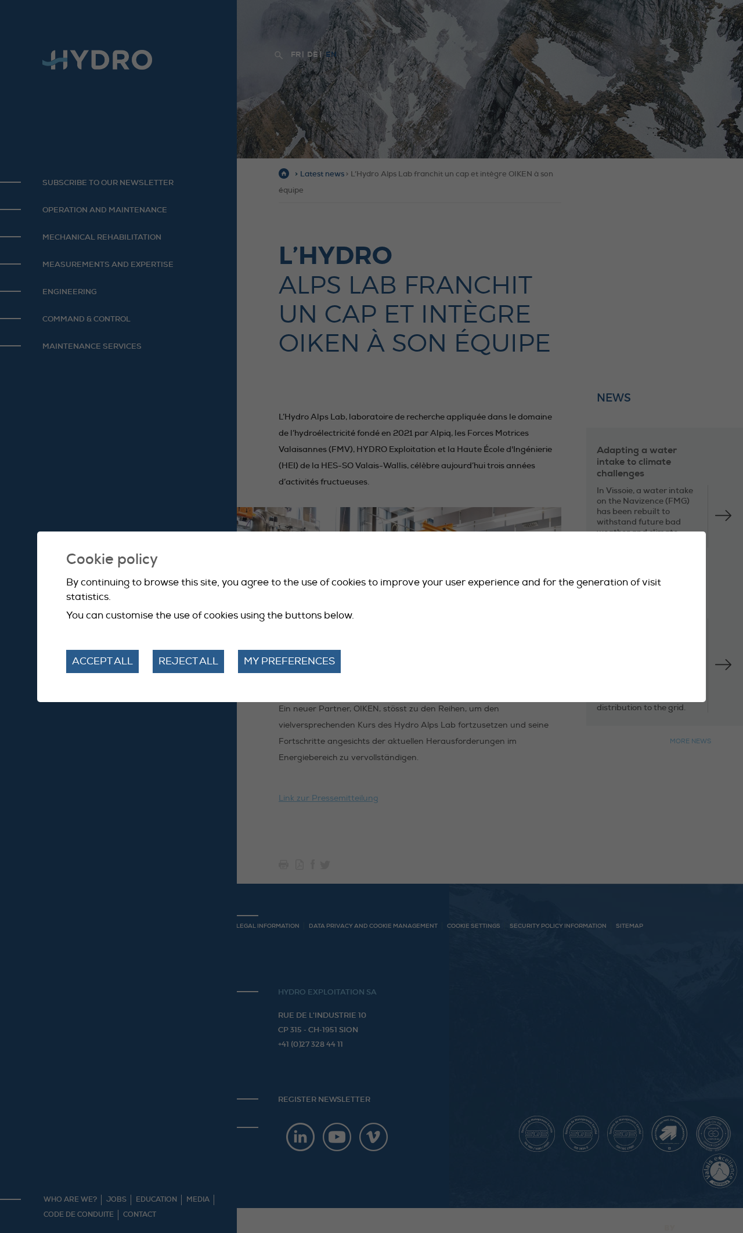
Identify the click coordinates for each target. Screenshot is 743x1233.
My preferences (289, 661)
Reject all (188, 661)
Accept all (102, 661)
